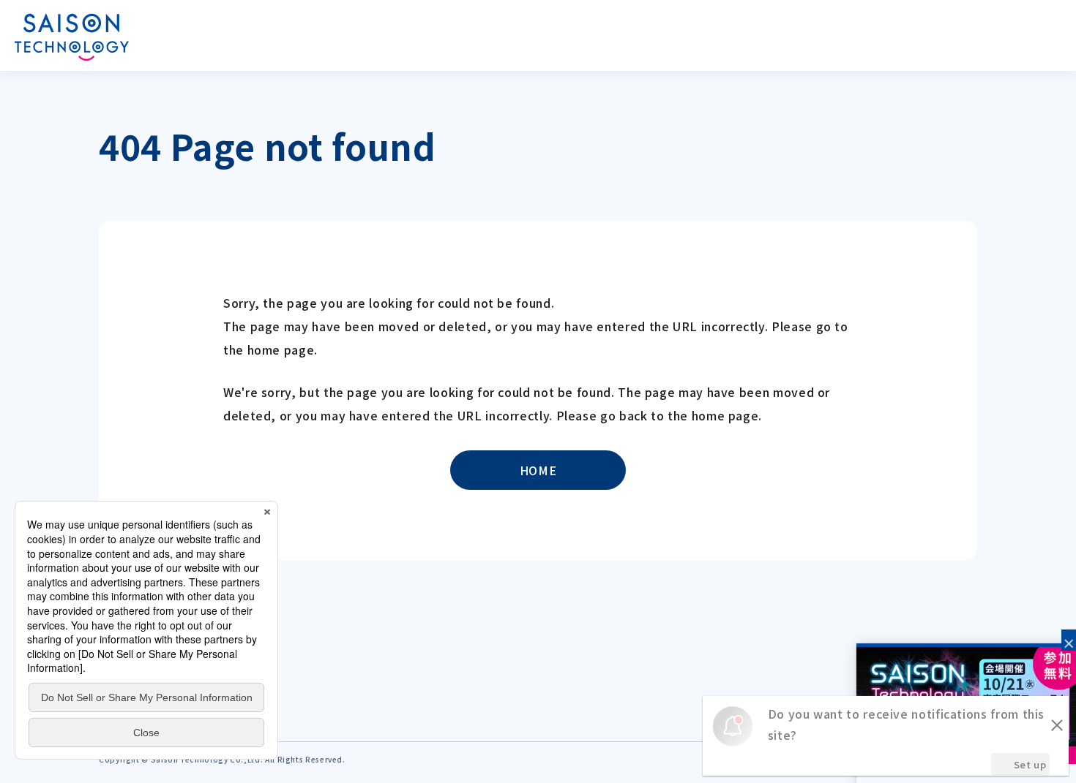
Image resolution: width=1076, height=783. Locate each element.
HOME (538, 470)
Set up (1030, 764)
